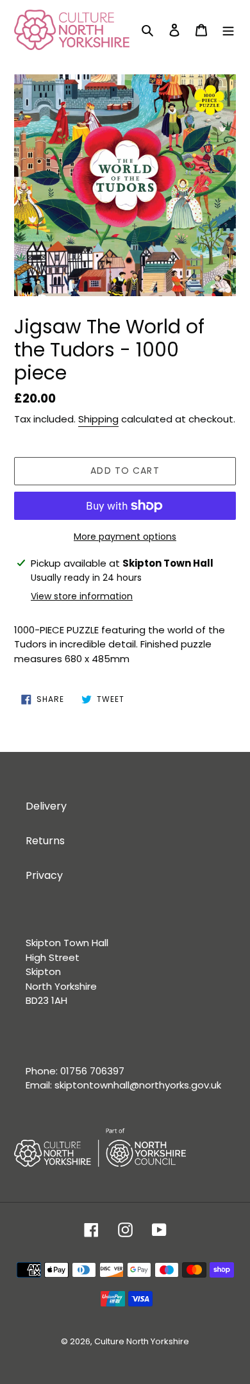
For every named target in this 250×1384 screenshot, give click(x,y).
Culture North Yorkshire (141, 1341)
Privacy (44, 875)
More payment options (125, 536)
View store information (82, 596)
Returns (45, 840)
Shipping (98, 419)
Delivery (46, 806)
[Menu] (228, 30)
